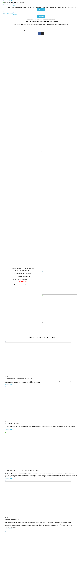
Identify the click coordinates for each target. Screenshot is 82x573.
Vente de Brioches (12, 519)
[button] (6, 150)
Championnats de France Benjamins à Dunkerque (24, 470)
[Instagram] (42, 33)
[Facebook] (39, 33)
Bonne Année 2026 (12, 423)
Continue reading (8, 384)
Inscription (41, 9)
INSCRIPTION (41, 16)
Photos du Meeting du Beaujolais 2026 (19, 378)
